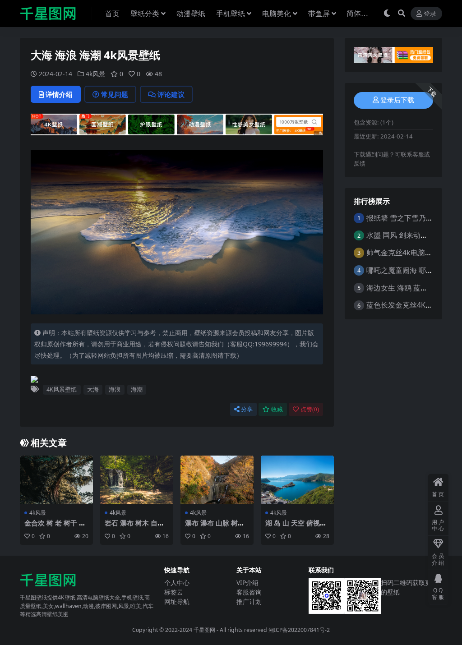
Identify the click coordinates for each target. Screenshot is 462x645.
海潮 (137, 389)
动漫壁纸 (190, 13)
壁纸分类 (144, 13)
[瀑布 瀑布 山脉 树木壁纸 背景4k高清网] (217, 480)
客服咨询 (249, 592)
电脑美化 (276, 13)
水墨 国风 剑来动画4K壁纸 (408, 235)
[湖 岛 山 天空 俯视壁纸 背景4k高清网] (297, 480)
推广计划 (249, 601)
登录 (430, 13)
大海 (93, 389)
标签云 (173, 592)
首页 (112, 13)
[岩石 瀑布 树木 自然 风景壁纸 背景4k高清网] (136, 480)
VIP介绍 (247, 582)
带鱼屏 (319, 13)
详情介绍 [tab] (59, 94)
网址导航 (176, 601)
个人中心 (176, 582)
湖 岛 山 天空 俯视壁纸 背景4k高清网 (296, 526)
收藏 (277, 409)
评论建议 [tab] (171, 94)
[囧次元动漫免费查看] (177, 127)
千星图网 (203, 630)
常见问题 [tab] (114, 94)
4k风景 (95, 73)
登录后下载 (397, 100)
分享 (247, 409)
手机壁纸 (230, 13)
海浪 (114, 389)
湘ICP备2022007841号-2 (299, 630)
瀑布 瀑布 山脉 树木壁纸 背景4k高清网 (215, 526)
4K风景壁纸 (61, 389)
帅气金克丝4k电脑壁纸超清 (410, 253)
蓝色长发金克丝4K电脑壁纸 (410, 305)
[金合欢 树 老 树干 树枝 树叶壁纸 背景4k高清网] (56, 480)
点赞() (309, 409)
